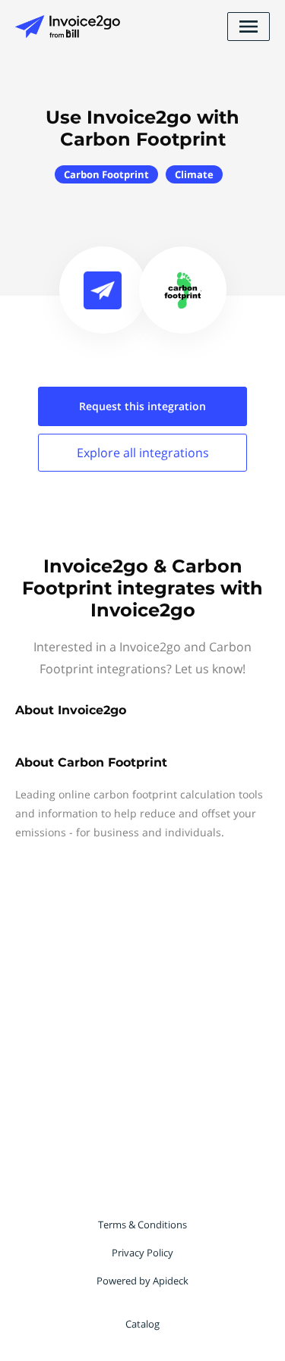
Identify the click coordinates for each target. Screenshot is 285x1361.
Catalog (142, 1324)
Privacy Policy (142, 1252)
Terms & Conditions (142, 1224)
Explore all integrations (143, 452)
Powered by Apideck (142, 1280)
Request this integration (142, 406)
